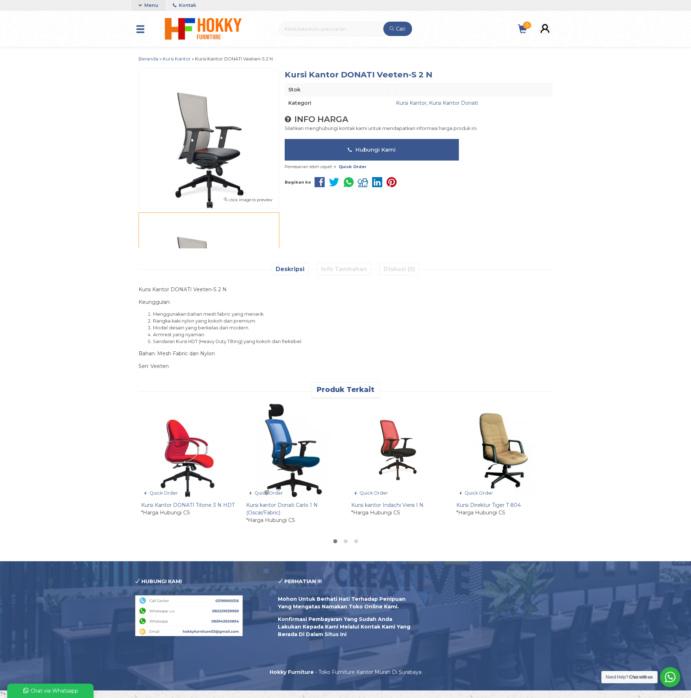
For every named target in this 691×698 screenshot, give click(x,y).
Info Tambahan (344, 269)
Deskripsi (290, 269)
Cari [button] (399, 29)
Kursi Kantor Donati (453, 103)
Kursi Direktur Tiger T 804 (488, 505)
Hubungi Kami (375, 149)
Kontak (187, 5)
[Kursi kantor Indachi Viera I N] (398, 450)
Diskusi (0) (399, 269)
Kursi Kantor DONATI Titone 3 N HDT (188, 505)
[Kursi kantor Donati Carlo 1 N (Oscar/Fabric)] (293, 450)
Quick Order (163, 493)
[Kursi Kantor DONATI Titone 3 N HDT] (188, 450)
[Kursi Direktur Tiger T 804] (503, 450)
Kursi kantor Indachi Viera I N (387, 505)
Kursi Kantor (411, 103)
